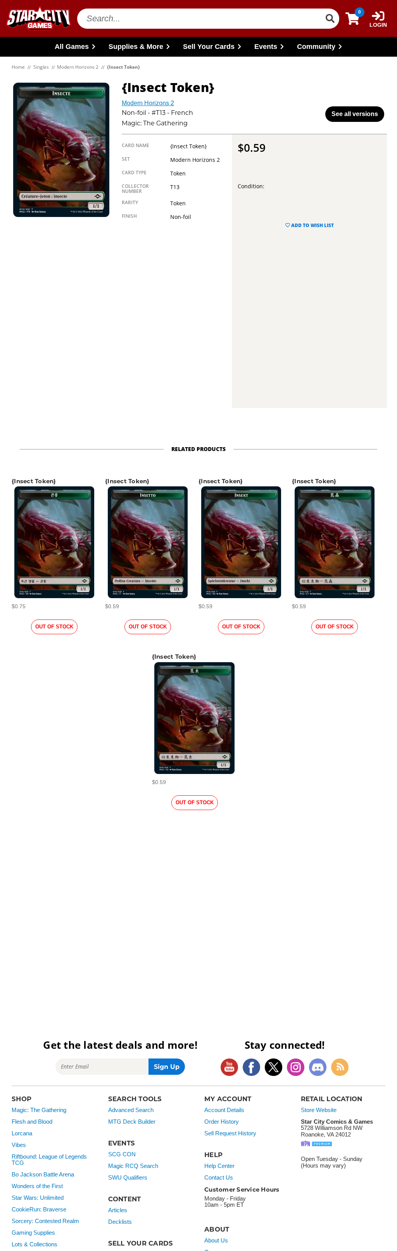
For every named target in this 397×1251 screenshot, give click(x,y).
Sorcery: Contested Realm (45, 1221)
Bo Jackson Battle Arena (43, 1174)
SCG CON (122, 1154)
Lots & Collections (34, 1244)
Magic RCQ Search (133, 1166)
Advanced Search (131, 1110)
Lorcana (22, 1133)
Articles (117, 1210)
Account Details (224, 1110)
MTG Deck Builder (131, 1122)
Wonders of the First (37, 1186)
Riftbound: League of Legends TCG (49, 1160)
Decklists (120, 1222)
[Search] (330, 19)
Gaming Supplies (33, 1233)
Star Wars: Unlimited (38, 1198)
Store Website (319, 1110)
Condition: (251, 186)
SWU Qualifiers (127, 1178)
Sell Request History (230, 1133)
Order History (221, 1122)
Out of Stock (54, 627)
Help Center (219, 1166)
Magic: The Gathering (39, 1110)
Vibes (19, 1145)
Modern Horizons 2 (148, 103)
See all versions (354, 114)
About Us (216, 1240)
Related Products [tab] (198, 449)
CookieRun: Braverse (39, 1209)
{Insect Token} (34, 481)
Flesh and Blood (32, 1122)
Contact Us (218, 1178)
